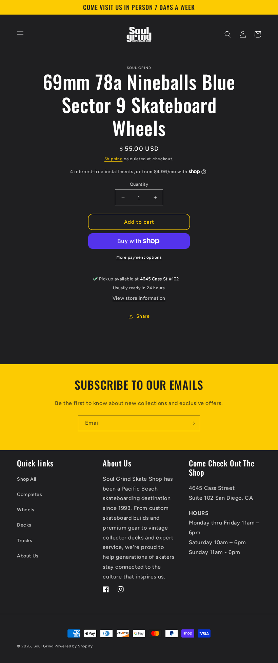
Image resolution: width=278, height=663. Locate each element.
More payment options (139, 257)
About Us (28, 556)
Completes (29, 494)
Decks (24, 525)
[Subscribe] (192, 423)
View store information (139, 298)
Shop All (26, 479)
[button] (20, 34)
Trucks (25, 541)
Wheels (26, 510)
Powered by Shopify (74, 646)
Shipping (113, 158)
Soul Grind (44, 646)
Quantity (139, 184)
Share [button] (143, 316)
